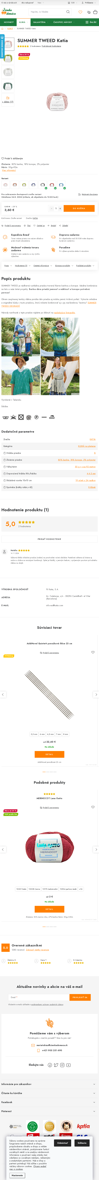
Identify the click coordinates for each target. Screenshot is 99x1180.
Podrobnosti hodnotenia (51, 46)
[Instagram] (62, 1065)
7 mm (58, 734)
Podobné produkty (83, 265)
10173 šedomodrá (50, 889)
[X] (56, 1065)
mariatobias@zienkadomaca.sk (52, 1045)
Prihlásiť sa (80, 997)
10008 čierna (34, 889)
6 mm (42, 734)
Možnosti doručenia (90, 194)
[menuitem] (8, 22)
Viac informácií (9, 170)
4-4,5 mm (91, 473)
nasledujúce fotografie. (65, 312)
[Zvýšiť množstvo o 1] (60, 208)
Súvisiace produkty (62, 265)
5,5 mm (34, 734)
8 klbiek (92, 487)
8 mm (65, 734)
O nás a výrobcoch (9, 2)
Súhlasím (82, 1143)
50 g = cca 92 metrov (85, 466)
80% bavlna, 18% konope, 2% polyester (77, 459)
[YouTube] (68, 1065)
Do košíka (79, 208)
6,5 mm (50, 734)
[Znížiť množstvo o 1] (51, 208)
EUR (73, 2)
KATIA (35, 218)
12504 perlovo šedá (68, 889)
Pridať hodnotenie (49, 539)
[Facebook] (50, 1065)
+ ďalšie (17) (8, 101)
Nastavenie (17, 1175)
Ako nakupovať (28, 2)
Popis (7, 265)
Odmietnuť (62, 1143)
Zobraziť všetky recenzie (37, 949)
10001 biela (21, 889)
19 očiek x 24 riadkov (86, 480)
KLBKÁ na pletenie (87, 446)
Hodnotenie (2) (21, 265)
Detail (49, 754)
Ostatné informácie (41, 265)
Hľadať (68, 12)
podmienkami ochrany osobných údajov (47, 1004)
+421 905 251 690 (52, 1050)
